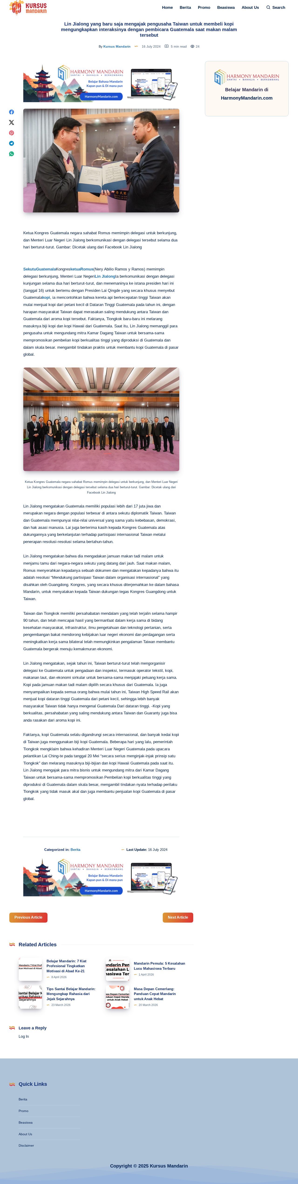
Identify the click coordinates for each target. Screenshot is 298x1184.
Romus (86, 269)
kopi (46, 297)
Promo (204, 7)
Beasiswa (226, 7)
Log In (24, 1036)
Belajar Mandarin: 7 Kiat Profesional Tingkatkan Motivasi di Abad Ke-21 (67, 966)
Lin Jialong (105, 276)
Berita (185, 7)
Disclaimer (26, 1145)
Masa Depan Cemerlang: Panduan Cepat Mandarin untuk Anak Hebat (155, 994)
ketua (75, 269)
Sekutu (29, 269)
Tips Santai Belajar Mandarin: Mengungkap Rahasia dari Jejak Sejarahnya (71, 994)
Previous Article (28, 917)
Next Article (178, 917)
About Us (250, 7)
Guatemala (46, 269)
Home (167, 7)
